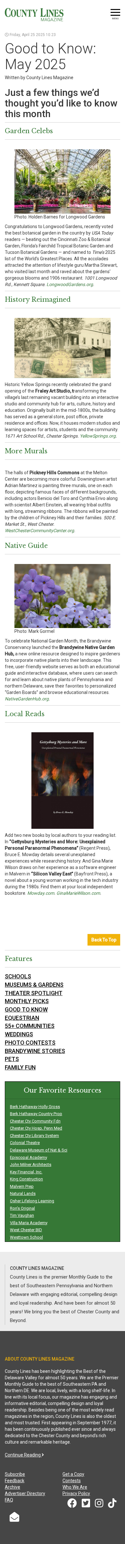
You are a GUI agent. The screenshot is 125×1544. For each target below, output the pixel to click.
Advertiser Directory (25, 1493)
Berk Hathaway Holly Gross (35, 1106)
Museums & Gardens (34, 984)
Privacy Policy (76, 1493)
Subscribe (15, 1474)
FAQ (9, 1499)
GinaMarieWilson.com (78, 893)
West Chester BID (26, 1229)
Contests (72, 1480)
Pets (12, 1059)
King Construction (26, 1179)
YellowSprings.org (98, 436)
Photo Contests (30, 1042)
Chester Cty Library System (34, 1135)
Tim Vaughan (22, 1215)
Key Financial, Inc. (26, 1172)
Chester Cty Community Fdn (35, 1121)
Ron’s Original (22, 1208)
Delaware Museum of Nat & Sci (38, 1150)
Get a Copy (73, 1474)
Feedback (14, 1480)
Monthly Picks (27, 1001)
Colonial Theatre (25, 1142)
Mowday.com (40, 893)
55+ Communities (29, 1025)
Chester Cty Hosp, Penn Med (36, 1128)
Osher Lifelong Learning (32, 1200)
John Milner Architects (30, 1164)
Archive (12, 1487)
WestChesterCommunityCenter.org (39, 530)
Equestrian (22, 1017)
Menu (115, 18)
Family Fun (20, 1067)
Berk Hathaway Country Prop (36, 1113)
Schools (18, 976)
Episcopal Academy (28, 1157)
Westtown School (26, 1237)
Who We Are (75, 1487)
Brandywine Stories (35, 1051)
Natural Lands (23, 1193)
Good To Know (26, 1009)
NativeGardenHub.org (27, 698)
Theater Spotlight (34, 993)
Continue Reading (23, 1454)
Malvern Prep (22, 1186)
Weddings (19, 1034)
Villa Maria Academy (28, 1222)
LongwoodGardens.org (69, 284)
